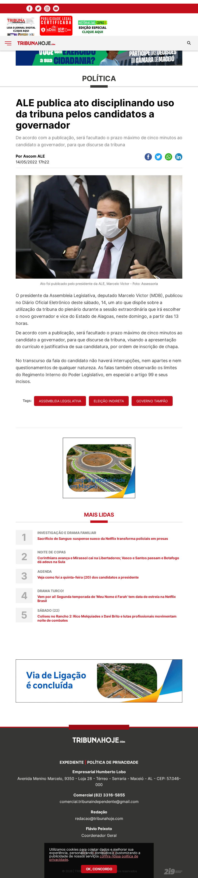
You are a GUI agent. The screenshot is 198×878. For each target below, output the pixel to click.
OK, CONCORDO (99, 869)
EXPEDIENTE (72, 762)
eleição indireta (109, 401)
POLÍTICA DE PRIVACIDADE (112, 762)
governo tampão (152, 401)
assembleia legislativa (60, 401)
